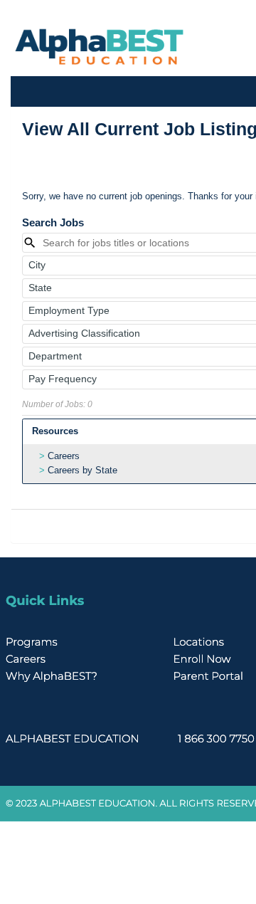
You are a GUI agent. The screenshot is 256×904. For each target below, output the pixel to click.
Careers (64, 456)
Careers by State (82, 470)
